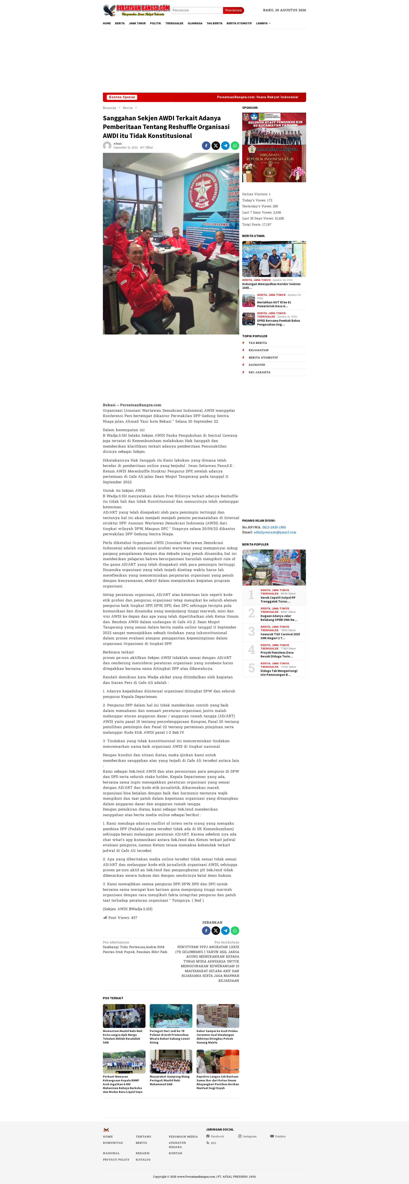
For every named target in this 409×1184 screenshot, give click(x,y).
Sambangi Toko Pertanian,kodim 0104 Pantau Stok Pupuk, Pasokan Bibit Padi (135, 947)
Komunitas (113, 1142)
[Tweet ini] (216, 145)
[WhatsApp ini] (235, 145)
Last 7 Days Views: (257, 212)
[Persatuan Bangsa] (136, 10)
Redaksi (143, 1153)
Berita (247, 280)
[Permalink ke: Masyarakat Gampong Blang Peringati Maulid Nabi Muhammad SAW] (171, 1061)
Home (108, 1136)
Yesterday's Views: (257, 206)
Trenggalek (266, 317)
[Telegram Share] (225, 145)
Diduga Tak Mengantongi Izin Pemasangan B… (279, 672)
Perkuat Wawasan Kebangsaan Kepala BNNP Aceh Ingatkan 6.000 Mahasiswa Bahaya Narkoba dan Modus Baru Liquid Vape (123, 1084)
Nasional (111, 1153)
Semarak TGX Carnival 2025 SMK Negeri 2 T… (280, 636)
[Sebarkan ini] (206, 145)
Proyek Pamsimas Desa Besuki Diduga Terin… (277, 654)
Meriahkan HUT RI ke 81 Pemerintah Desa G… (274, 304)
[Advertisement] (204, 60)
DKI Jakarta (260, 372)
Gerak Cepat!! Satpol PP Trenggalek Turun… (278, 599)
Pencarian (233, 10)
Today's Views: (254, 200)
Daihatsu (257, 364)
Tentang (143, 1136)
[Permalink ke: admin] (107, 145)
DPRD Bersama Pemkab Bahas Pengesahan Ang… (278, 322)
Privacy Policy (116, 1159)
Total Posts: (252, 224)
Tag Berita (258, 342)
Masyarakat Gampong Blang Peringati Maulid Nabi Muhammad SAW (170, 1080)
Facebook (217, 1136)
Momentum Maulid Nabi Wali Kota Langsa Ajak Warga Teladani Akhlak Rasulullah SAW (122, 1036)
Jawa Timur (262, 280)
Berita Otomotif (263, 357)
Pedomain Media (183, 1136)
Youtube (280, 1136)
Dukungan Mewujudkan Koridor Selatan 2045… (271, 286)
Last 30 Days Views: (258, 218)
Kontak (175, 1153)
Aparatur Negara (177, 1145)
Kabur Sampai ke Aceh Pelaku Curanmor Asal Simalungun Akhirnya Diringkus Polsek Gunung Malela (217, 1036)
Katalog (143, 1159)
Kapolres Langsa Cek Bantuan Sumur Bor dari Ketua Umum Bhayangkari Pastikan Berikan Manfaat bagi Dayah (218, 1082)
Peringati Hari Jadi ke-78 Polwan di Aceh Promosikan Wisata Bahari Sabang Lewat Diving (170, 1036)
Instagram (250, 1136)
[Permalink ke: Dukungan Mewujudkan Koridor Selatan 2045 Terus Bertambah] (274, 259)
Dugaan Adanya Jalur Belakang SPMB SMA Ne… (279, 617)
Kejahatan (259, 350)
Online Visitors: (255, 194)
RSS (213, 1143)
